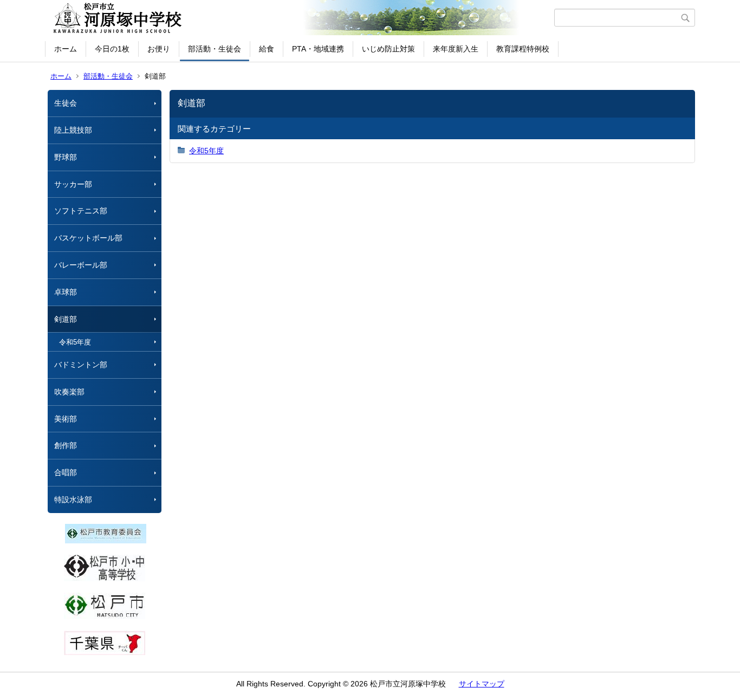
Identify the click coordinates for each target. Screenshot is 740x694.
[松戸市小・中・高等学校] (104, 578)
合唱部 (65, 472)
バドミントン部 (80, 364)
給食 (266, 48)
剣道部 (65, 319)
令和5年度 (75, 342)
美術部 (65, 418)
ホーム (65, 48)
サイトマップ (481, 683)
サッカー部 (73, 184)
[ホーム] (301, 18)
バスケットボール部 (88, 238)
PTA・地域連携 (318, 48)
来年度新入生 (455, 48)
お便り (158, 48)
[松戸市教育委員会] (105, 540)
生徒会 (65, 103)
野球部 (65, 157)
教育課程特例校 (522, 48)
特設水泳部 (73, 499)
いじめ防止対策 (388, 48)
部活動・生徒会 (214, 48)
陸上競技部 (73, 130)
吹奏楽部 (69, 391)
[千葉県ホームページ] (104, 652)
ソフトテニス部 (80, 210)
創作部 (65, 445)
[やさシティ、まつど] (104, 616)
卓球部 (65, 292)
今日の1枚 (112, 48)
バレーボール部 (80, 265)
